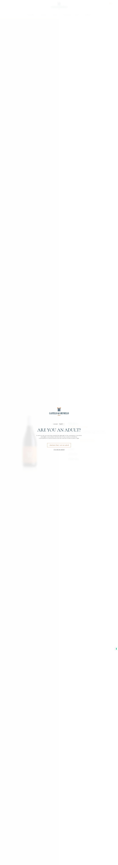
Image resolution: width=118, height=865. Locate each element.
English (61, 424)
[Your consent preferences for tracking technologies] (116, 648)
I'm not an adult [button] (59, 449)
